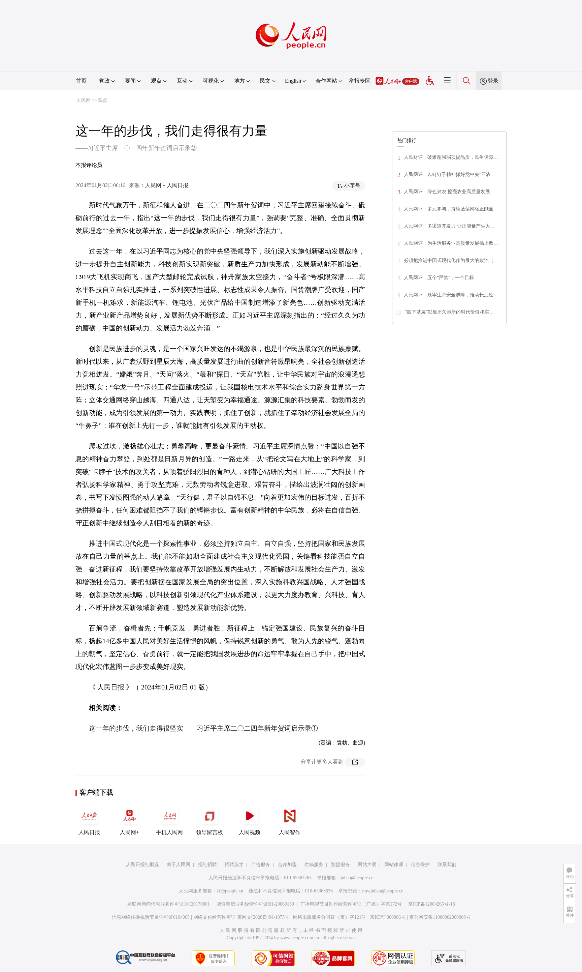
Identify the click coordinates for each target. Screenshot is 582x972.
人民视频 (249, 832)
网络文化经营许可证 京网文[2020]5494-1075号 (241, 917)
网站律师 (393, 864)
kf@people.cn (230, 890)
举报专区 (359, 81)
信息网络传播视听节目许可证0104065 (151, 917)
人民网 (83, 100)
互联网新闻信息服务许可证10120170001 (168, 904)
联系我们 (447, 864)
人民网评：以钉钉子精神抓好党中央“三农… (449, 174)
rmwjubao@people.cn (382, 890)
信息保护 (420, 864)
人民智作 (289, 832)
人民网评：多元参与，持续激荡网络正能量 (448, 208)
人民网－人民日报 (166, 185)
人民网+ (129, 832)
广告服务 (260, 864)
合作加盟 (287, 864)
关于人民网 (178, 864)
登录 (493, 81)
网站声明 (367, 864)
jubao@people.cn (357, 877)
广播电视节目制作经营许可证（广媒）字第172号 (351, 904)
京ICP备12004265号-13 (431, 904)
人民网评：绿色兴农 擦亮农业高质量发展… (449, 191)
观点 (102, 100)
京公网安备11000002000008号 (440, 917)
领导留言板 (209, 832)
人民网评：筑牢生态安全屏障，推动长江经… (451, 294)
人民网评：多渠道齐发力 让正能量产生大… (449, 226)
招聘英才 (234, 864)
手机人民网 (169, 832)
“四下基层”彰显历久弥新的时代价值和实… (449, 312)
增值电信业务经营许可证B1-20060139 (255, 904)
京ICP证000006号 (388, 917)
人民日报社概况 (142, 864)
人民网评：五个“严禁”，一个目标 (439, 277)
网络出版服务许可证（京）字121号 (329, 917)
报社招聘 (207, 864)
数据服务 (340, 864)
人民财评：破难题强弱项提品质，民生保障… (451, 157)
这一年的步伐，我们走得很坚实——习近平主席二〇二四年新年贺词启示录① (203, 728)
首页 (81, 81)
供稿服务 (313, 864)
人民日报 (89, 832)
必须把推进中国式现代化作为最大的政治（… (451, 260)
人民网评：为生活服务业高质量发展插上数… (451, 243)
